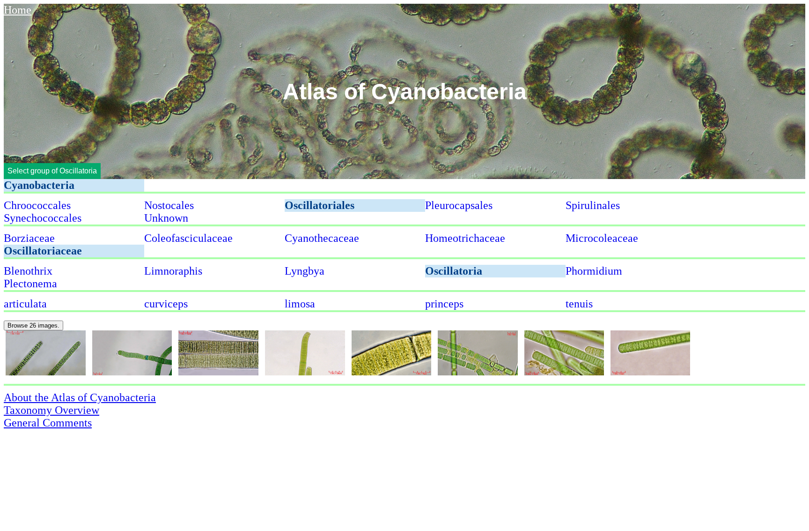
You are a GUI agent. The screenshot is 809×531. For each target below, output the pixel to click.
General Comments (48, 423)
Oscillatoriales (319, 205)
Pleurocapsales (459, 205)
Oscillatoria (453, 271)
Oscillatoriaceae (43, 251)
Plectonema (30, 283)
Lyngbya (304, 271)
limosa (300, 304)
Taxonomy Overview (51, 410)
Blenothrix (28, 271)
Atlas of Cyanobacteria (405, 91)
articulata (25, 304)
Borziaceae (29, 238)
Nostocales (169, 205)
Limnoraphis (173, 271)
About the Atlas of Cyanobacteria (80, 397)
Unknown (166, 218)
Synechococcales (42, 218)
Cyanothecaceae (322, 238)
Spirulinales (593, 205)
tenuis (579, 304)
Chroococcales (37, 205)
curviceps (166, 304)
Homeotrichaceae (465, 238)
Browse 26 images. (33, 325)
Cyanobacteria (39, 185)
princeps (444, 304)
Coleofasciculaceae (188, 238)
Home (17, 10)
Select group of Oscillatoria (52, 171)
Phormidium (594, 271)
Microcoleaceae (602, 238)
